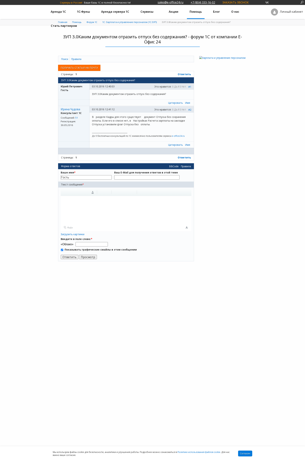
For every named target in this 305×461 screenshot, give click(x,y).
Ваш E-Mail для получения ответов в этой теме (146, 172)
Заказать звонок (235, 2)
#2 (189, 109)
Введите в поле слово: (76, 239)
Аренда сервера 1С (115, 12)
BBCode (174, 166)
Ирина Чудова (70, 109)
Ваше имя (68, 172)
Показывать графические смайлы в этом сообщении (101, 249)
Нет (183, 86)
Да (175, 86)
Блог (216, 12)
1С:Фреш (83, 12)
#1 (189, 86)
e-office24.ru (178, 135)
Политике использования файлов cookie (199, 452)
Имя (187, 102)
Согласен (245, 453)
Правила (186, 166)
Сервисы (146, 12)
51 (76, 117)
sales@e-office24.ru (170, 2)
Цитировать (175, 102)
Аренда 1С (58, 12)
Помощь (196, 12)
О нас (235, 12)
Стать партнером (64, 26)
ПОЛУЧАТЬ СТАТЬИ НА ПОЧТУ (79, 67)
